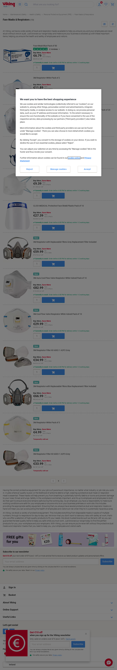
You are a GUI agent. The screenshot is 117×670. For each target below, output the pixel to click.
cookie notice (74, 158)
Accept (87, 169)
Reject (29, 169)
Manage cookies (58, 169)
